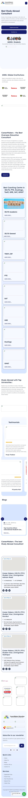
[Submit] (21, 746)
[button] (25, 3)
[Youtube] (17, 750)
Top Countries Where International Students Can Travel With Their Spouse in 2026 (12, 530)
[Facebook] (11, 750)
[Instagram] (14, 750)
